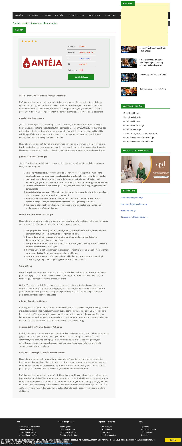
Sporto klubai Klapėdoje (29, 435)
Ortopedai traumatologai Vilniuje (138, 137)
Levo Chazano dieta (108, 435)
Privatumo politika (148, 429)
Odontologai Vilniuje (68, 432)
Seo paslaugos (147, 432)
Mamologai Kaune (131, 113)
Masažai (59, 15)
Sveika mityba (106, 426)
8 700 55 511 (84, 58)
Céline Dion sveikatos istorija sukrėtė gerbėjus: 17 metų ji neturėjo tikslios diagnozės (151, 62)
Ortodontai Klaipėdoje (133, 125)
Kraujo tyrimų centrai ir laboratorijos (39, 23)
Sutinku (172, 439)
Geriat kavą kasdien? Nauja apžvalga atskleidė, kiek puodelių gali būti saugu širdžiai (154, 48)
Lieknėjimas (110, 15)
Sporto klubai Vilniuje (27, 432)
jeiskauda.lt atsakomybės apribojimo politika (53, 443)
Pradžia (19, 15)
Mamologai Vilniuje (132, 117)
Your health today (26, 429)
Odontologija (76, 15)
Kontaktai (145, 435)
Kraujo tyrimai (65, 426)
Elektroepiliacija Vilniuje (132, 197)
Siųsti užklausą (81, 77)
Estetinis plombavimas (69, 435)
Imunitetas (94, 15)
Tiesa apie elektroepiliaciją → (134, 217)
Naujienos (32, 15)
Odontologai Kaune (67, 429)
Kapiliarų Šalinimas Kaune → (134, 204)
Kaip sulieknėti (106, 429)
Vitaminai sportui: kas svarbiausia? (153, 74)
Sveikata (46, 15)
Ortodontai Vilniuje (132, 129)
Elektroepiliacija (128, 210)
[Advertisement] (144, 27)
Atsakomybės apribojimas (29, 426)
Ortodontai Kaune (131, 121)
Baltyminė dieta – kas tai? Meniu (152, 89)
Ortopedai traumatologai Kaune (138, 141)
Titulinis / (17, 23)
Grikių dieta (105, 432)
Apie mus (145, 426)
